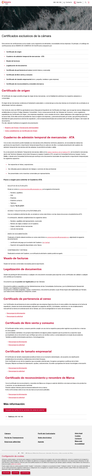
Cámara (7, 433)
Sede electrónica (44, 437)
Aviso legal (78, 433)
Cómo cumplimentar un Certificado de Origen (21, 131)
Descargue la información (16, 313)
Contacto (78, 438)
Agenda (79, 2)
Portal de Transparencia (13, 437)
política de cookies (16, 464)
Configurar (25, 472)
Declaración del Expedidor (29, 127)
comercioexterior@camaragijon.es (30, 189)
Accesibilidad (79, 444)
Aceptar (15, 472)
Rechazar (6, 472)
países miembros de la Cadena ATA (59, 152)
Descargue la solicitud (15, 316)
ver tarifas (46, 242)
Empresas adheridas (12, 442)
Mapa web (78, 441)
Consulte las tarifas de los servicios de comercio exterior (25, 410)
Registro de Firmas (11, 127)
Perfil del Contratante (46, 433)
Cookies (78, 436)
